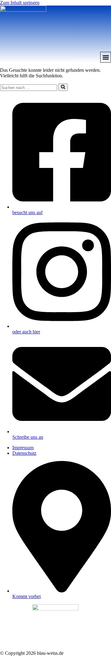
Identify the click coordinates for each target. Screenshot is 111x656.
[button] (105, 57)
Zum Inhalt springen (19, 2)
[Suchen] (63, 87)
